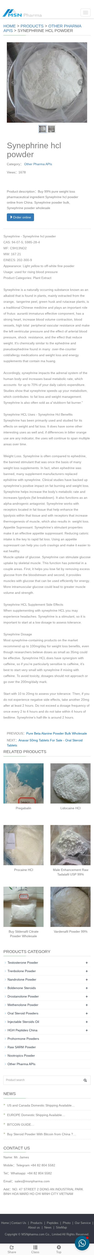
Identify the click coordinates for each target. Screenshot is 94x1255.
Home (9, 26)
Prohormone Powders (23, 1038)
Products (32, 26)
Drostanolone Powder (23, 996)
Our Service (83, 1223)
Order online (22, 217)
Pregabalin (23, 808)
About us (34, 1227)
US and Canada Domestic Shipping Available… (41, 1105)
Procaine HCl (23, 870)
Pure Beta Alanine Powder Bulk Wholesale (56, 733)
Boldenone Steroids (22, 988)
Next (81, 82)
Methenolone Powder (23, 1005)
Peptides (52, 1223)
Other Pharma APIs (38, 164)
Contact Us (18, 1223)
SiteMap (61, 1227)
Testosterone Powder (23, 962)
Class (35, 1252)
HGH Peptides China (22, 1030)
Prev (12, 82)
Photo (66, 1223)
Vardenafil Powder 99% (70, 931)
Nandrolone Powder (22, 979)
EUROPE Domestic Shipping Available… (36, 1115)
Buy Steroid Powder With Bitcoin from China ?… (41, 1134)
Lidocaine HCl (70, 808)
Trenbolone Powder (22, 971)
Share (12, 1252)
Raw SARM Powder (22, 1047)
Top (58, 1252)
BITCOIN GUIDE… (20, 1124)
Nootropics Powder (21, 1055)
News (48, 1227)
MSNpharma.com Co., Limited (41, 1234)
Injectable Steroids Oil (23, 1022)
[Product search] (85, 1080)
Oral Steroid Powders (23, 1013)
